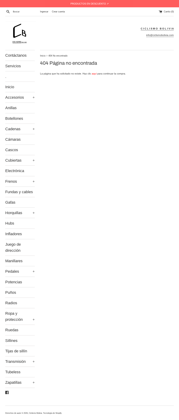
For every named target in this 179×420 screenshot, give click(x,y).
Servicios (13, 66)
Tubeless (12, 372)
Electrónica (14, 171)
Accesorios (20, 97)
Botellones (14, 118)
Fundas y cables (19, 192)
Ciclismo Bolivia (35, 413)
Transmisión (20, 361)
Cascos (11, 150)
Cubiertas (20, 160)
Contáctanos (16, 55)
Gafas (10, 202)
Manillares (14, 261)
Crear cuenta (58, 11)
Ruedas (11, 330)
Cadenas (20, 129)
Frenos (20, 181)
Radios (11, 303)
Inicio (9, 87)
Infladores (13, 234)
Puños (10, 292)
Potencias (13, 282)
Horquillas (20, 213)
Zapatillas (20, 382)
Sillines (11, 340)
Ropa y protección (20, 316)
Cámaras (13, 139)
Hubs (9, 223)
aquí (94, 73)
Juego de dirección (13, 247)
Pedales (20, 271)
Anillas (11, 108)
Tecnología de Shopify (52, 413)
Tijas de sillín (16, 351)
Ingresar (44, 11)
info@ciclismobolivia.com (160, 35)
